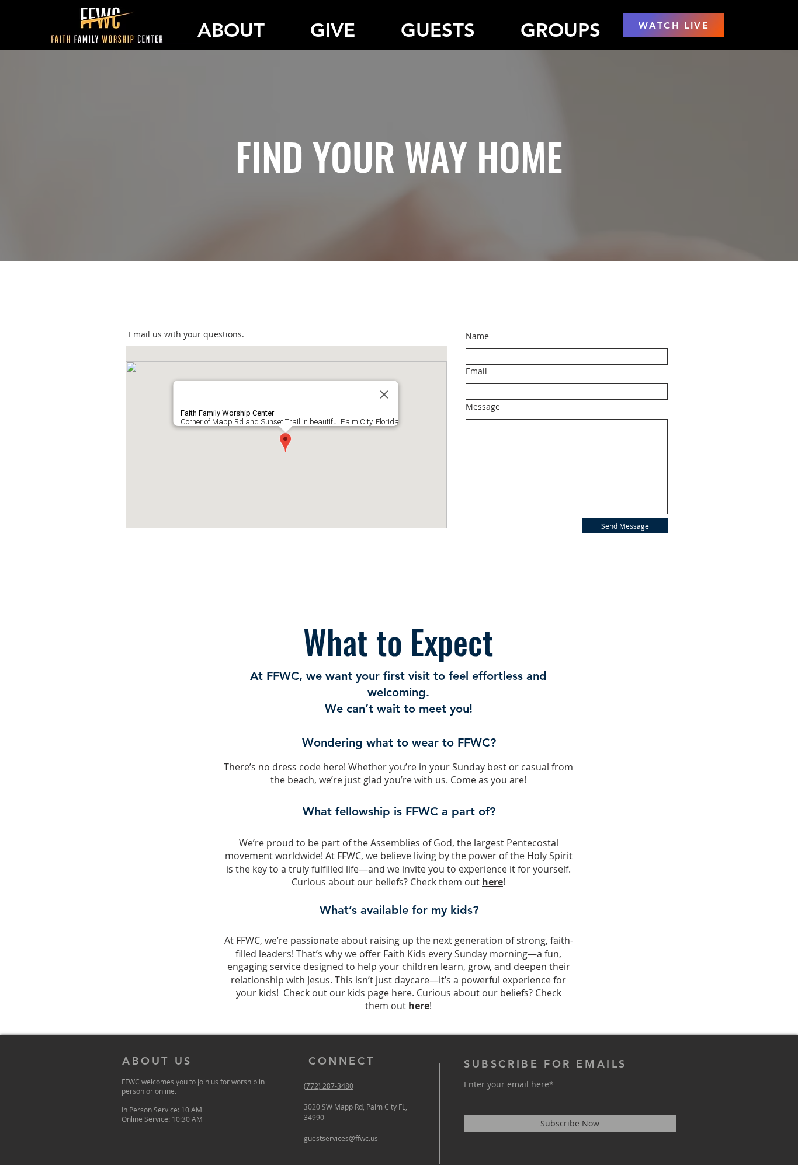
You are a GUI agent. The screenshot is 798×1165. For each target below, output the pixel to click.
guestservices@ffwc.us (341, 1138)
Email (476, 371)
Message (483, 407)
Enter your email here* (509, 1084)
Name (477, 336)
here (492, 882)
